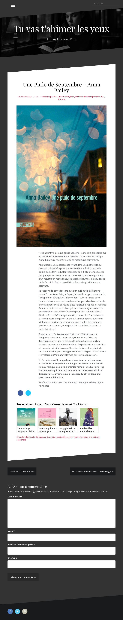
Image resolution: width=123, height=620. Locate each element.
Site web (12, 557)
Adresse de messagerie (21, 544)
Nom (11, 531)
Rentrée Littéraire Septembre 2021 (89, 96)
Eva (37, 96)
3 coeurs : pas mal (49, 96)
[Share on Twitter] (28, 394)
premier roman (73, 437)
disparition (51, 437)
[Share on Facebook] (20, 394)
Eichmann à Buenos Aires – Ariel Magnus (92, 471)
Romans (61, 99)
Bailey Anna (41, 437)
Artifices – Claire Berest (22, 471)
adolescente (29, 437)
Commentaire (15, 496)
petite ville (61, 437)
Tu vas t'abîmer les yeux (61, 28)
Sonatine (84, 437)
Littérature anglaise (66, 96)
